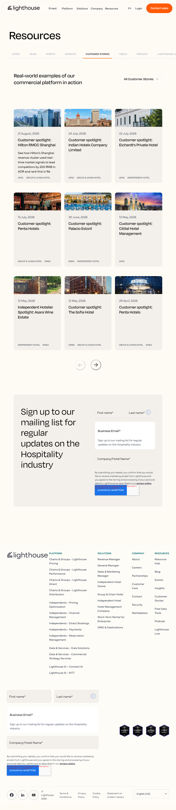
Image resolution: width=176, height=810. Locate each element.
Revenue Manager (108, 559)
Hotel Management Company (109, 609)
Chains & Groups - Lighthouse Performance (68, 571)
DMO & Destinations (110, 627)
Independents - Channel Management (64, 615)
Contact (137, 596)
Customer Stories (161, 598)
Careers (137, 567)
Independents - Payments (65, 629)
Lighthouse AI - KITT (62, 673)
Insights (160, 588)
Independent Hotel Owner (109, 584)
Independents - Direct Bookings (69, 623)
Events (159, 580)
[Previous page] (80, 365)
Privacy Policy (82, 794)
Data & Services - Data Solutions (69, 648)
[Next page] (96, 365)
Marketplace (140, 613)
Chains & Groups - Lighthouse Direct (68, 582)
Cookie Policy (96, 794)
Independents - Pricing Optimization (63, 605)
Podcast (160, 621)
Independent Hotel (109, 600)
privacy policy (143, 483)
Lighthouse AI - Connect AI (66, 666)
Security (137, 604)
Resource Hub (160, 561)
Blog (157, 571)
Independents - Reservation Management (66, 638)
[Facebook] (11, 795)
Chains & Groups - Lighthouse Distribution (68, 592)
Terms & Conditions (65, 794)
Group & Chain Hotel (110, 594)
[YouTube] (33, 795)
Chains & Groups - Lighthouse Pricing (68, 561)
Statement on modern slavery (115, 794)
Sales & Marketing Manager (108, 574)
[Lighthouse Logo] (24, 8)
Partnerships (140, 576)
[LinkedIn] (23, 795)
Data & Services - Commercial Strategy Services (67, 656)
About (136, 559)
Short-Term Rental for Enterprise (110, 619)
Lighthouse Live (162, 631)
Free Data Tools (161, 611)
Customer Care (138, 586)
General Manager (108, 565)
